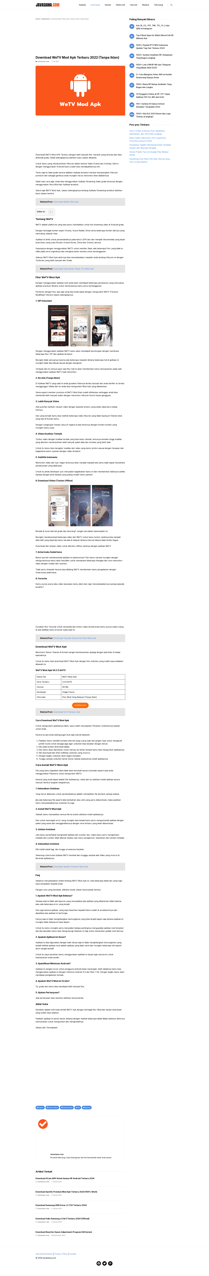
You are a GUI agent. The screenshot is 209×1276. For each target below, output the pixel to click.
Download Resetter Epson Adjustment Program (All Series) (64, 1232)
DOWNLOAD (80, 705)
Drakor (40, 1107)
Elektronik (120, 5)
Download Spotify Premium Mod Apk (71, 866)
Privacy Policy (60, 1254)
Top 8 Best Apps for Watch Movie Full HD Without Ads (154, 37)
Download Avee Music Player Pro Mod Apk (74, 269)
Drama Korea (67, 1107)
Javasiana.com (43, 61)
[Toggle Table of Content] (49, 212)
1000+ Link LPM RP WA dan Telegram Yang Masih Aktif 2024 (153, 66)
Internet (133, 5)
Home (38, 19)
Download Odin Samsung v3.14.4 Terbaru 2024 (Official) (62, 1218)
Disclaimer (47, 1254)
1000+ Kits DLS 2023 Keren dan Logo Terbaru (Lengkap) (153, 115)
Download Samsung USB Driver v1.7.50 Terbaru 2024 (61, 1205)
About (38, 1254)
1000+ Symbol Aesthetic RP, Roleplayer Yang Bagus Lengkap (154, 56)
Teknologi (158, 5)
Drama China (53, 1107)
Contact (72, 1254)
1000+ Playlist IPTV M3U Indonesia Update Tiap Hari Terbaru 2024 (152, 46)
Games (108, 5)
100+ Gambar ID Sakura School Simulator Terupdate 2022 (150, 105)
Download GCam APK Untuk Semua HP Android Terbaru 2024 (65, 1178)
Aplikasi (82, 5)
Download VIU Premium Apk (67, 712)
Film (78, 1107)
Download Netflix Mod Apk (66, 202)
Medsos (145, 5)
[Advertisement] (80, 38)
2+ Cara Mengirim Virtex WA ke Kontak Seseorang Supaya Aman (154, 76)
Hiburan (87, 1107)
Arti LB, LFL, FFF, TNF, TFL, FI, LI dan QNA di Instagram (152, 27)
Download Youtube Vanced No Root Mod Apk (75, 638)
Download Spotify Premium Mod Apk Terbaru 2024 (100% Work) (66, 1192)
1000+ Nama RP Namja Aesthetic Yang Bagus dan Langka (154, 85)
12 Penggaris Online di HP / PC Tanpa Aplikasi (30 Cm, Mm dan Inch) (153, 95)
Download (95, 5)
